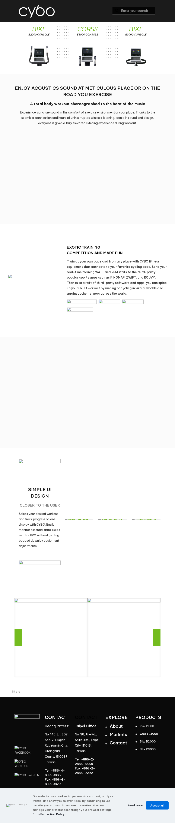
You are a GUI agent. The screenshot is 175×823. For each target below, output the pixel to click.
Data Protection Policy (48, 814)
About (116, 726)
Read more (135, 805)
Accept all (157, 805)
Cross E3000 (149, 733)
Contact (118, 742)
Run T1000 (147, 726)
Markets (118, 734)
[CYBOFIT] (37, 10)
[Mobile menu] (100, 10)
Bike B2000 (148, 741)
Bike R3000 (148, 749)
